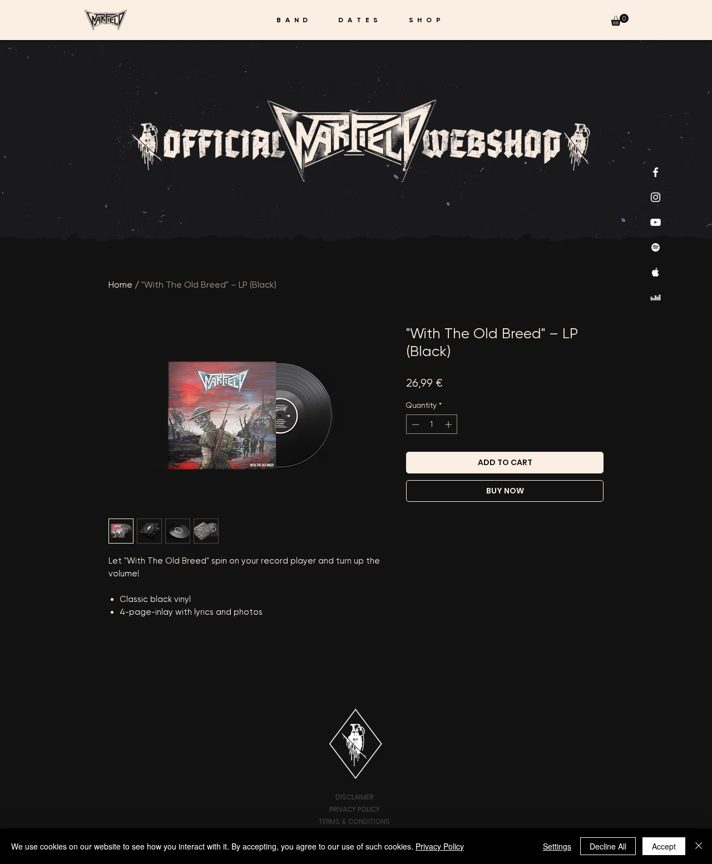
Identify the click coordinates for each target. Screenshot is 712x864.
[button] (620, 20)
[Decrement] (414, 424)
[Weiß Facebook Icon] (655, 172)
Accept (664, 846)
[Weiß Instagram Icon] (655, 197)
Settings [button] (557, 846)
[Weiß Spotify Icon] (655, 247)
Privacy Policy (440, 846)
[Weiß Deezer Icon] (655, 297)
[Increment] (449, 424)
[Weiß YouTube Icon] (655, 222)
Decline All (608, 846)
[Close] (698, 846)
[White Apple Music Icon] (655, 272)
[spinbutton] (432, 424)
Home (120, 284)
